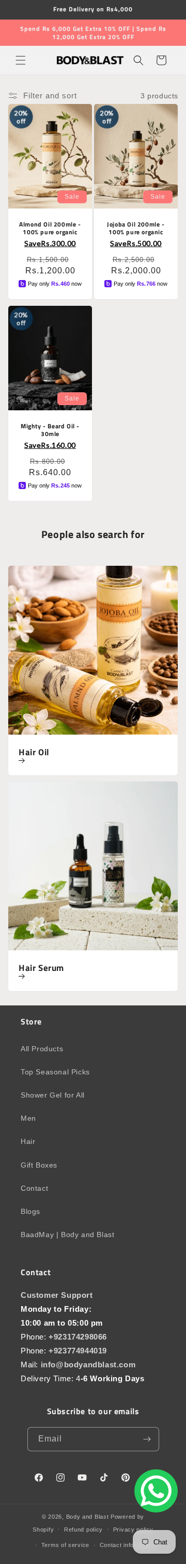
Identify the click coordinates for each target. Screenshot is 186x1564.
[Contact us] (156, 1491)
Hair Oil (34, 752)
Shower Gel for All (53, 1095)
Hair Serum (41, 968)
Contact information (127, 1545)
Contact (34, 1188)
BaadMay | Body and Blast (67, 1234)
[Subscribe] (147, 1439)
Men (28, 1118)
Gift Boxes (39, 1165)
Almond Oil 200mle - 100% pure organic (50, 228)
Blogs (30, 1211)
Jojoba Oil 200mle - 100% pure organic (135, 228)
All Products (42, 1049)
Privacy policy (133, 1529)
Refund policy (83, 1529)
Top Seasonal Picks (55, 1072)
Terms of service (65, 1545)
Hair (28, 1141)
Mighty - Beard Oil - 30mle (50, 430)
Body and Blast (87, 1517)
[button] (20, 60)
